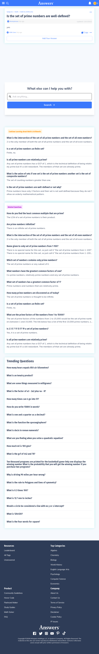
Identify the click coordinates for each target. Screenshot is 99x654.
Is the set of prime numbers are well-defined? (38, 16)
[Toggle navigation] (3, 3)
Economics (55, 584)
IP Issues (54, 621)
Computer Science (58, 579)
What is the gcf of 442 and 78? (21, 453)
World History (56, 565)
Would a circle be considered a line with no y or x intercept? (35, 506)
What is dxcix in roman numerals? (23, 430)
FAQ (6, 617)
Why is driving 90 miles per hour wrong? (26, 474)
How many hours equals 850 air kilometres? (28, 367)
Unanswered (9, 560)
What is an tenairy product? (20, 375)
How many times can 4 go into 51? (23, 399)
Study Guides (9, 607)
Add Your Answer (49, 38)
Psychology (55, 574)
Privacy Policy (56, 607)
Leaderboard (9, 550)
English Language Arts (60, 569)
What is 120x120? (15, 513)
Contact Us (55, 598)
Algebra (54, 550)
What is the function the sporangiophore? (26, 422)
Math (16, 12)
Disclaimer (55, 612)
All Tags (7, 555)
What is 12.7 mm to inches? (19, 498)
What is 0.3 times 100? (17, 490)
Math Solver (9, 612)
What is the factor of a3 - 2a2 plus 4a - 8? (26, 391)
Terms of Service (57, 602)
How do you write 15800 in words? (23, 406)
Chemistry (55, 555)
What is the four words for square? (23, 521)
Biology (54, 560)
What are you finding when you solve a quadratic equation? (35, 438)
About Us (54, 593)
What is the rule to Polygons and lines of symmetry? (31, 482)
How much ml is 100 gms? (19, 446)
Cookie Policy (56, 617)
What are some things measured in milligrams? (29, 383)
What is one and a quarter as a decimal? (26, 414)
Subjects (10, 12)
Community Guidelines (13, 593)
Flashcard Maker (11, 602)
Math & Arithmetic (26, 12)
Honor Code (9, 598)
